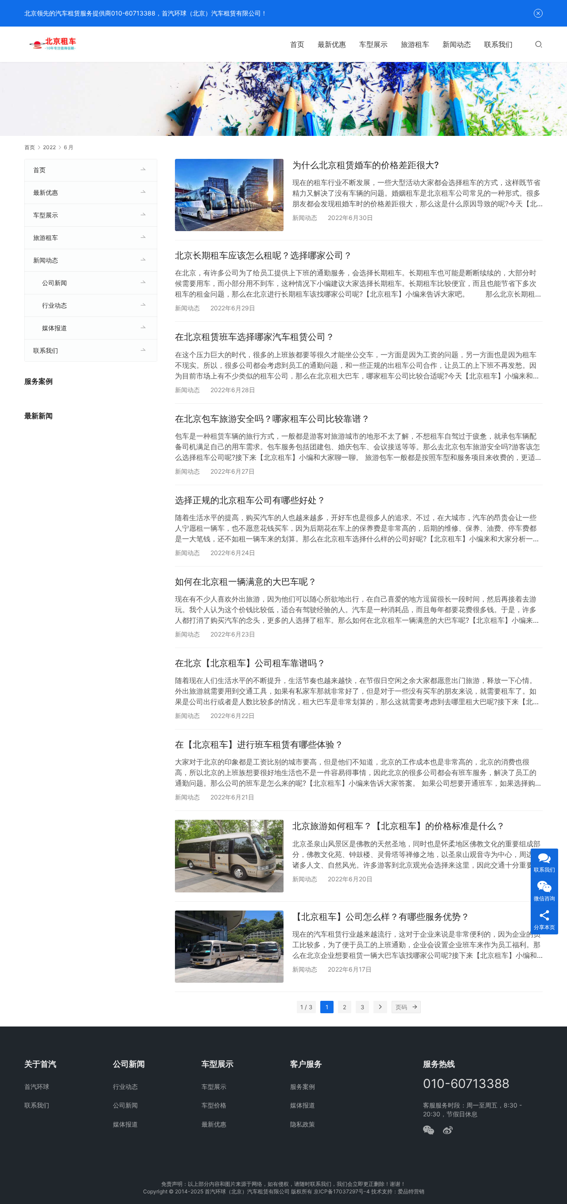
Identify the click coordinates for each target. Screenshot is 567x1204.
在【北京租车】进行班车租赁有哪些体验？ (259, 744)
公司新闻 (54, 282)
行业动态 (54, 305)
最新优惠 (332, 44)
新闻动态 (457, 44)
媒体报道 (54, 328)
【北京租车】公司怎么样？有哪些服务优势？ (381, 916)
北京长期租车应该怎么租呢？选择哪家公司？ (263, 255)
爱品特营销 (411, 1191)
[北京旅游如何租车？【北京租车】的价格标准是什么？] (229, 856)
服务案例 (302, 1086)
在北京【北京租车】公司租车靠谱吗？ (250, 663)
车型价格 (214, 1105)
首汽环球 (36, 1086)
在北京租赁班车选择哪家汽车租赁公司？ (254, 337)
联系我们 (498, 44)
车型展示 (373, 44)
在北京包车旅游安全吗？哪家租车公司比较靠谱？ (272, 418)
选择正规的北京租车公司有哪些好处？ (250, 500)
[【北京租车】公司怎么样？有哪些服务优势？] (229, 947)
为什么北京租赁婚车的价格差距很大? (365, 165)
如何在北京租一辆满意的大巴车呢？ (246, 581)
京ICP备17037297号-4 (342, 1191)
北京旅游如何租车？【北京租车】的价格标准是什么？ (398, 826)
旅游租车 (415, 44)
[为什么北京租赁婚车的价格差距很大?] (229, 195)
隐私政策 (302, 1124)
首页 (297, 44)
